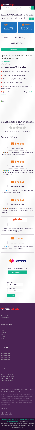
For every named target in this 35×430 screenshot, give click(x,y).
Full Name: (10, 282)
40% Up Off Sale (5, 355)
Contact (3, 334)
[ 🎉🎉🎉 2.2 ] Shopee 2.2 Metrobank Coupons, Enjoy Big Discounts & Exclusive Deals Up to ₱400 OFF (17, 211)
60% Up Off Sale (5, 357)
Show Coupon (13, 49)
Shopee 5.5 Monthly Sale (7, 376)
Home (2, 330)
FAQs (2, 338)
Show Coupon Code (17, 148)
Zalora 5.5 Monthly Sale (7, 378)
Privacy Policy (5, 317)
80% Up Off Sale (5, 359)
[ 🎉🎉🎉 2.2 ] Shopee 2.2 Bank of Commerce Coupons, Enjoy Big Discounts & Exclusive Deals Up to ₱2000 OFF (17, 172)
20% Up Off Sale (5, 353)
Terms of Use (4, 315)
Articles (3, 336)
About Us (3, 332)
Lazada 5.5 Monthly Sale (7, 374)
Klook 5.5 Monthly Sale (7, 380)
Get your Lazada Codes (17, 272)
